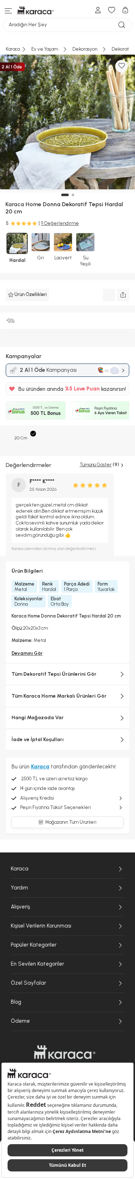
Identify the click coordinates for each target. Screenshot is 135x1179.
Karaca (19, 868)
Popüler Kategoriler (34, 945)
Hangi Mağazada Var (38, 718)
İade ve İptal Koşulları (38, 739)
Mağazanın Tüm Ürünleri (70, 822)
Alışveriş (20, 906)
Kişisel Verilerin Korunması (41, 926)
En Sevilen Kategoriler (37, 964)
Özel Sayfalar (28, 983)
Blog (16, 1002)
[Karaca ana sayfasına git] (64, 1052)
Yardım (19, 887)
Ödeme (20, 1021)
